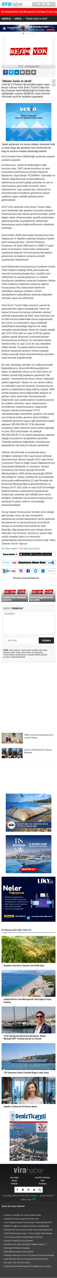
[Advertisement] (28, 698)
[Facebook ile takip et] (17, 1190)
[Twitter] (11, 72)
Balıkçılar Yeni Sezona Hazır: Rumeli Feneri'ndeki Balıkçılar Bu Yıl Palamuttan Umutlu (27, 1230)
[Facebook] (5, 72)
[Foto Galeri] (43, 4)
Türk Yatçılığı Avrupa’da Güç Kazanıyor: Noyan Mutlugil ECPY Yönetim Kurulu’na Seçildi (27, 1222)
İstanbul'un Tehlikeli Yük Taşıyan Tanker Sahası (22, 1215)
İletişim (14, 1183)
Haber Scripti (26, 1199)
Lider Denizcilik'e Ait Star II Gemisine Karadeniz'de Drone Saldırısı (25, 1259)
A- (53, 84)
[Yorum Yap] (33, 72)
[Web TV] (39, 4)
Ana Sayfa (14, 1177)
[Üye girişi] (34, 1190)
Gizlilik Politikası (42, 1177)
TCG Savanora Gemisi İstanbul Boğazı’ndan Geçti (23, 1237)
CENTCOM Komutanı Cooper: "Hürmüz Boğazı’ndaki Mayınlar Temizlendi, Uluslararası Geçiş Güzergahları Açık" (27, 1233)
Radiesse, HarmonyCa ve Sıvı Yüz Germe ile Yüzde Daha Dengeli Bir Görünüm (28, 1255)
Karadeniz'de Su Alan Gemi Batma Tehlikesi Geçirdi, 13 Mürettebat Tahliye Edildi (24, 1244)
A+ (53, 80)
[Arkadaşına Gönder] (22, 72)
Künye (14, 1180)
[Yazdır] (28, 72)
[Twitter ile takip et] (23, 1190)
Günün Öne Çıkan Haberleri (13, 1206)
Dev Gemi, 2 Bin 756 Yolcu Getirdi (17, 1262)
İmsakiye (43, 1183)
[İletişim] (48, 4)
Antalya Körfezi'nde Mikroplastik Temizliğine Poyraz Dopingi (27, 1266)
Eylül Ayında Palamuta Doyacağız (17, 1248)
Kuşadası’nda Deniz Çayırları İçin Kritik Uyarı (21, 1219)
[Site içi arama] (53, 4)
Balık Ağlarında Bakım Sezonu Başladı (19, 1251)
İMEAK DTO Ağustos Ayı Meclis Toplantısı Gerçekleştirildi (26, 1226)
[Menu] (34, 4)
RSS (42, 1180)
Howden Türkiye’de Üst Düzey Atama (18, 1241)
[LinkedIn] (16, 72)
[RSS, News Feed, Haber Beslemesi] (28, 1190)
